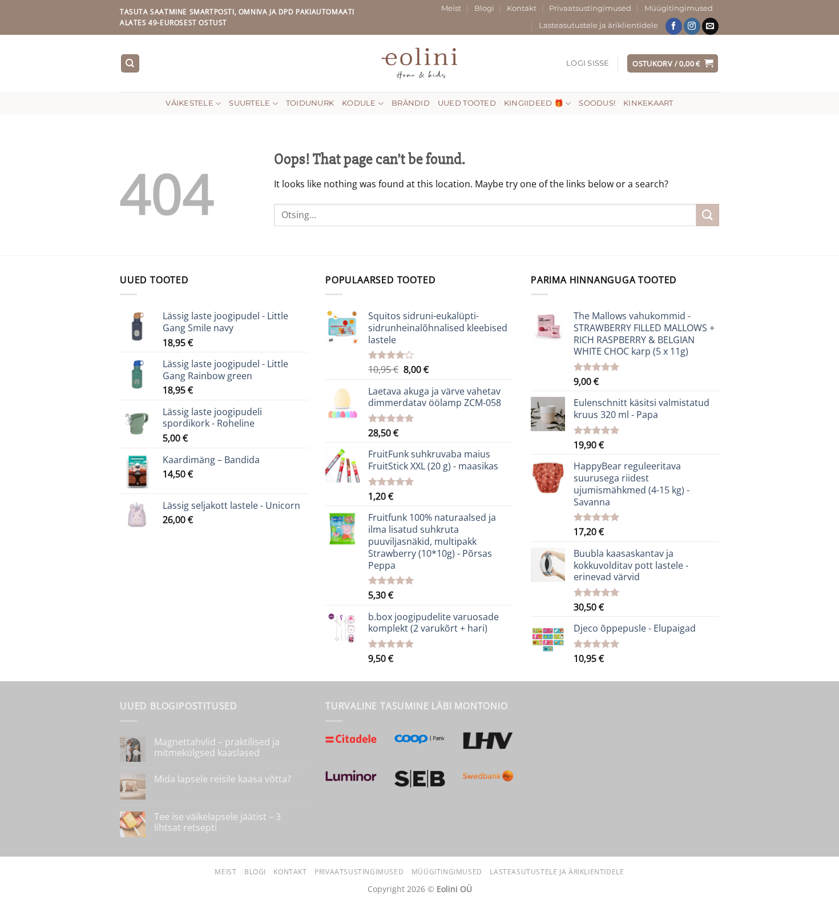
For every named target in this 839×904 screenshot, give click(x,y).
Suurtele (249, 103)
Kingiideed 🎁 (533, 103)
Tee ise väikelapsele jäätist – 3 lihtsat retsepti (217, 822)
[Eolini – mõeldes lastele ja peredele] (419, 63)
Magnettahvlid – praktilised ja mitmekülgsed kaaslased (217, 747)
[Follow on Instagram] (692, 26)
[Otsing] (130, 63)
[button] (588, 63)
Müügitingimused (678, 8)
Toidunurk (310, 103)
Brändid (411, 103)
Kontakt (522, 8)
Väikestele (189, 103)
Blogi (484, 8)
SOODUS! (597, 103)
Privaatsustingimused (590, 8)
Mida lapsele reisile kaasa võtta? (222, 779)
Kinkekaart (648, 103)
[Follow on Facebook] (673, 26)
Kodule (359, 103)
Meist (451, 8)
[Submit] (707, 215)
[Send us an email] (710, 26)
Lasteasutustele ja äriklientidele (598, 25)
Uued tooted (467, 103)
